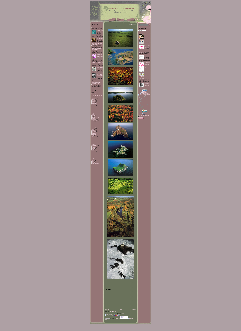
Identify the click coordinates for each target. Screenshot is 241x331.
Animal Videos (94, 134)
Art (92, 116)
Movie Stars (93, 101)
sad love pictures (146, 83)
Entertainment (94, 151)
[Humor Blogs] (130, 318)
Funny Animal (142, 78)
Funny (93, 113)
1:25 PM (112, 27)
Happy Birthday (94, 103)
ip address (120, 312)
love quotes (146, 34)
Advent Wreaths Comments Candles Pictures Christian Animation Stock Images (96, 82)
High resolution (94, 133)
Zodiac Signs (94, 152)
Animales (93, 115)
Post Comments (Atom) (112, 311)
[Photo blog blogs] (144, 92)
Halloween (93, 148)
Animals (93, 121)
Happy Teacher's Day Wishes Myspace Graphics (96, 49)
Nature (93, 107)
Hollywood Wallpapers (95, 106)
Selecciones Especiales (95, 117)
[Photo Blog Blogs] (144, 90)
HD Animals (93, 159)
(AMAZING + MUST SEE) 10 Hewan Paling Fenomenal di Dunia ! (100, 74)
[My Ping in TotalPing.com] (144, 89)
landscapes (93, 147)
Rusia (93, 149)
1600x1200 (93, 128)
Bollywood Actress (94, 150)
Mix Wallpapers (94, 98)
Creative (93, 102)
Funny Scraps (94, 105)
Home (121, 309)
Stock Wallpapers (94, 145)
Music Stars (93, 112)
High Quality (94, 130)
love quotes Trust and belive (146, 55)
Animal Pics (93, 100)
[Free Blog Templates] (141, 118)
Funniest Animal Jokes (95, 163)
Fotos (93, 129)
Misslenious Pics (94, 136)
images (93, 161)
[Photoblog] (144, 91)
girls (92, 146)
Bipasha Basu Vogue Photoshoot (100, 67)
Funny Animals (94, 158)
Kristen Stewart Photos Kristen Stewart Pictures (97, 44)
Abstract (93, 137)
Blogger (122, 313)
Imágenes (93, 143)
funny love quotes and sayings (147, 45)
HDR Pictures (94, 153)
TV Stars (93, 104)
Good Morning (94, 119)
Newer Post (107, 309)
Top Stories (144, 114)
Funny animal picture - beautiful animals (120, 8)
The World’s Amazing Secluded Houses (115, 26)
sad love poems (146, 67)
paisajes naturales (94, 120)
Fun (92, 132)
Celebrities (93, 118)
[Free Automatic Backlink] (109, 315)
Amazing (93, 114)
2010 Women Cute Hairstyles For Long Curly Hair (100, 39)
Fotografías (93, 144)
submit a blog (107, 319)
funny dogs (93, 160)
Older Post (134, 309)
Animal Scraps (94, 131)
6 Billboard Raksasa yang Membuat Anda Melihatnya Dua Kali (100, 31)
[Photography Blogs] (144, 108)
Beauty (93, 135)
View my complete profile (95, 93)
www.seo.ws (118, 318)
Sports (93, 122)
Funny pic (93, 99)
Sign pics (93, 162)
